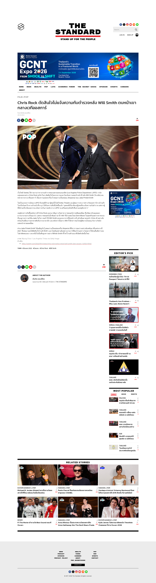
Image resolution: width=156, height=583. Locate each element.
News (61, 551)
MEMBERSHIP (78, 565)
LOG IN (121, 35)
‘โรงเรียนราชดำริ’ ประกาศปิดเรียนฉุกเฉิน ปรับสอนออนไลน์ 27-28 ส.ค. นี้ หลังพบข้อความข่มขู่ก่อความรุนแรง (127, 449)
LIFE (53, 87)
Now (94, 553)
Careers (78, 556)
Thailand (119, 325)
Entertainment (24, 488)
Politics (122, 398)
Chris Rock (44, 248)
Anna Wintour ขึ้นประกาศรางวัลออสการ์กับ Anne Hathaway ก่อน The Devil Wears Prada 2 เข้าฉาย (76, 523)
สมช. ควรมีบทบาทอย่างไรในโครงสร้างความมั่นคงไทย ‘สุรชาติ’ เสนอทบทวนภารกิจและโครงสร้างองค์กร (127, 425)
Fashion (61, 488)
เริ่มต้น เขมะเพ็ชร (25, 113)
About (78, 558)
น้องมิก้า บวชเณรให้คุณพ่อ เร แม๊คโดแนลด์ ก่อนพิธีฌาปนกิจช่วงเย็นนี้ (126, 437)
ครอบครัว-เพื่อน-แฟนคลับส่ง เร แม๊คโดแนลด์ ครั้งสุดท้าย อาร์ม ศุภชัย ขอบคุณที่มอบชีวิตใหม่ (127, 413)
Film (20, 97)
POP (46, 87)
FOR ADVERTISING (78, 560)
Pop (94, 551)
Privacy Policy (61, 558)
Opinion (61, 556)
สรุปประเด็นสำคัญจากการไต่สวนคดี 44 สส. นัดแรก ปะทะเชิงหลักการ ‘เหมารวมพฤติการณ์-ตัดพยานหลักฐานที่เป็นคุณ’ (127, 401)
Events (95, 556)
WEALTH (37, 87)
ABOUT (22, 90)
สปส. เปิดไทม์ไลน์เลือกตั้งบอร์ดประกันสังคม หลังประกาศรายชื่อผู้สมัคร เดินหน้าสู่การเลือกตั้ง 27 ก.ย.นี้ (119, 381)
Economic (113, 274)
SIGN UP (130, 35)
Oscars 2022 (27, 248)
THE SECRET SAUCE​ (87, 87)
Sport (20, 520)
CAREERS (124, 87)
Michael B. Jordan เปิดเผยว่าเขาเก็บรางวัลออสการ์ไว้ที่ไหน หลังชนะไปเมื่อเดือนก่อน (35, 491)
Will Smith (53, 248)
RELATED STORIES (78, 462)
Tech (120, 274)
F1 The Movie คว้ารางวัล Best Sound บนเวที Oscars (34, 523)
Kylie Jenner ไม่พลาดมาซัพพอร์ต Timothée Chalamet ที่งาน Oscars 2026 (115, 523)
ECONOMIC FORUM (66, 87)
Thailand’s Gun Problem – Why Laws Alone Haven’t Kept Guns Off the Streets (120, 302)
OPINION (103, 87)
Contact (95, 558)
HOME (21, 87)
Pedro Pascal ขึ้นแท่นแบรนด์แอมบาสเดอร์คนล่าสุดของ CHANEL (75, 491)
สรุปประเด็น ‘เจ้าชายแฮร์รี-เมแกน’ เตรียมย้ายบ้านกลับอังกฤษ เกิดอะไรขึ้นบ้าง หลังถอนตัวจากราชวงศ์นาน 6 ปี (120, 354)
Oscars (36, 248)
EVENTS (113, 87)
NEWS (29, 87)
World (111, 325)
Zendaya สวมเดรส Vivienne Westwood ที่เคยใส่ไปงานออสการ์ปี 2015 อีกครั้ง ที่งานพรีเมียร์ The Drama (116, 491)
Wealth (78, 551)
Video (78, 553)
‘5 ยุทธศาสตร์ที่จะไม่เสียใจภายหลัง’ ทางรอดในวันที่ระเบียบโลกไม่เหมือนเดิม (119, 328)
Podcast (61, 553)
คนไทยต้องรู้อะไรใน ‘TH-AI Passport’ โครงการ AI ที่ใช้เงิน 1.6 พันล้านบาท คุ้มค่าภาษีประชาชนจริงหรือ (119, 277)
